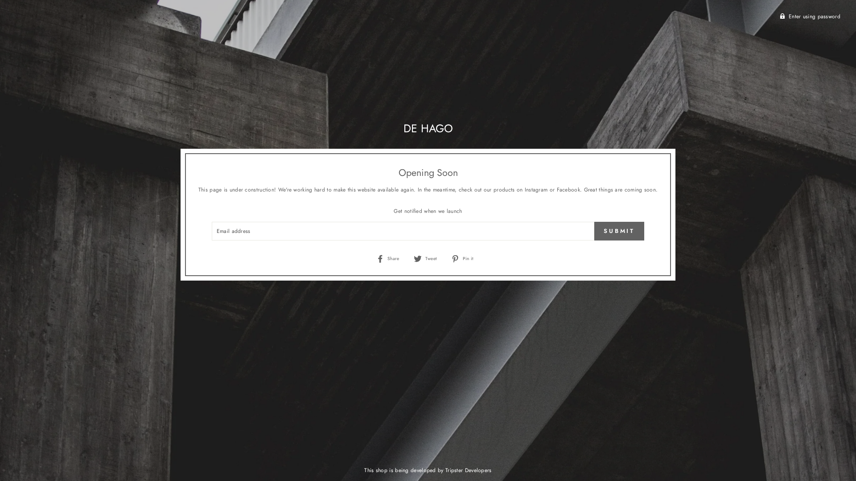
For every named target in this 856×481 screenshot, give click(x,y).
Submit (619, 231)
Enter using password (814, 16)
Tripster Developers (468, 470)
